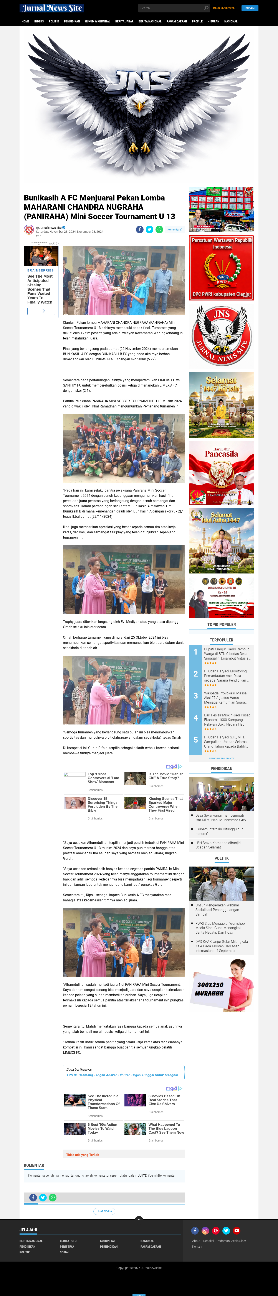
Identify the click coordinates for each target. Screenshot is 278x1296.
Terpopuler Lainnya (221, 758)
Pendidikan (72, 21)
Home (25, 21)
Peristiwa (67, 1246)
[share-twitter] (149, 229)
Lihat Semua (104, 1211)
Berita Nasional (150, 21)
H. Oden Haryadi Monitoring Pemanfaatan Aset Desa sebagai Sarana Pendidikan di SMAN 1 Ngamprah (227, 676)
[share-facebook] (140, 229)
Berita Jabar (124, 21)
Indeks (39, 21)
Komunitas (108, 1241)
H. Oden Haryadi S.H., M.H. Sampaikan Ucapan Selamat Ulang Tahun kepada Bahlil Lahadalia (226, 742)
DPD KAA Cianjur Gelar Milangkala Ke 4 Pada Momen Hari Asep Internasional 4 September (221, 946)
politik (54, 21)
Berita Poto (68, 1241)
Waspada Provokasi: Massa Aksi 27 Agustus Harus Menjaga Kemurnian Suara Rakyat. (225, 698)
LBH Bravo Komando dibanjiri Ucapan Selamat (218, 845)
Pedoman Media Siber (231, 1241)
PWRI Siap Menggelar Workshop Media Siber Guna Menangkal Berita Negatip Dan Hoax (220, 928)
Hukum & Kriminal (97, 21)
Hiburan (213, 21)
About (196, 1241)
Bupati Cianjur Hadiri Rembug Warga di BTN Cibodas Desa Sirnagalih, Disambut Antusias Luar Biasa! (227, 654)
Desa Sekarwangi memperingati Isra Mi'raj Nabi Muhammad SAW (220, 817)
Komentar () (174, 229)
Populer (250, 8)
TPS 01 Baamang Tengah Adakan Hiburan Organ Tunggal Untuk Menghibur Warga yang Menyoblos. (123, 1075)
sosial (64, 1252)
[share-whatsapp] (159, 229)
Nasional (231, 21)
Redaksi (208, 1241)
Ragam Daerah (177, 21)
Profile (197, 21)
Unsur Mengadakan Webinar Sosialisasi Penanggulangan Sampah (217, 909)
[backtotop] (139, 1220)
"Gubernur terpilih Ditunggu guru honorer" (220, 831)
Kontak (197, 1246)
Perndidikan (109, 1246)
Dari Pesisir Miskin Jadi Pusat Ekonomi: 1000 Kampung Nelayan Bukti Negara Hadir (227, 719)
